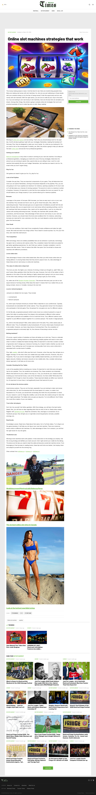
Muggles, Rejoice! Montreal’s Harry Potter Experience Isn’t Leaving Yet (58, 707)
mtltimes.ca (21, 451)
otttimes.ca (36, 451)
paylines (21, 620)
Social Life (60, 10)
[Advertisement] (48, 20)
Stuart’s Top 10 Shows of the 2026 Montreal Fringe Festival (80, 706)
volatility (15, 352)
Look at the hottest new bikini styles (20, 608)
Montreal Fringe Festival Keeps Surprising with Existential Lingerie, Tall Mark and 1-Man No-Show (14, 761)
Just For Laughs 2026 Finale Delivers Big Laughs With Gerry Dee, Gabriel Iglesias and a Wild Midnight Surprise (47, 683)
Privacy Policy (80, 793)
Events (29, 628)
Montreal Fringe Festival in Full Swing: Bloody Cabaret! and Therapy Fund (37, 760)
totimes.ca (29, 451)
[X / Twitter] (93, 780)
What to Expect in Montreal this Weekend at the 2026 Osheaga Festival (19, 682)
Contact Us (17, 785)
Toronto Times (21, 788)
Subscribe (78, 101)
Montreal (35, 10)
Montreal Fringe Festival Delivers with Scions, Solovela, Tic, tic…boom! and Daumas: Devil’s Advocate (75, 736)
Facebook (15, 613)
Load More (48, 768)
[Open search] (89, 4)
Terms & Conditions (90, 793)
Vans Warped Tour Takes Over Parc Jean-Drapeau (78, 132)
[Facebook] (91, 780)
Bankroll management (12, 156)
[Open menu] (92, 4)
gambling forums (19, 411)
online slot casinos (18, 140)
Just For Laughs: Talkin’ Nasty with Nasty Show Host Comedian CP (37, 707)
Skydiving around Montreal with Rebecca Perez (24, 488)
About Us (9, 785)
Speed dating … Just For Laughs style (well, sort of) (15, 706)
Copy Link (28, 613)
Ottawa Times (30, 788)
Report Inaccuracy (84, 32)
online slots (15, 148)
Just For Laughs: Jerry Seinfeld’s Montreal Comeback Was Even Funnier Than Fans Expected (75, 683)
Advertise (24, 785)
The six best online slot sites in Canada (21, 525)
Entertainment (45, 10)
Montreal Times (11, 788)
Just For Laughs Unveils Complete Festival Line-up (78, 759)
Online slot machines (12, 620)
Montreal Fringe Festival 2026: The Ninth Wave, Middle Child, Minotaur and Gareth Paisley (19, 736)
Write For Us (32, 785)
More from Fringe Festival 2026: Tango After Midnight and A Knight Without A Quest (47, 736)
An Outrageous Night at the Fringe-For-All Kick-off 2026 (58, 759)
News (53, 10)
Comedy (36, 659)
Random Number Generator (27, 280)
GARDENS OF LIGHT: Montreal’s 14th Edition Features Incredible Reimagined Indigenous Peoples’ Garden (78, 137)
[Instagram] (89, 780)
